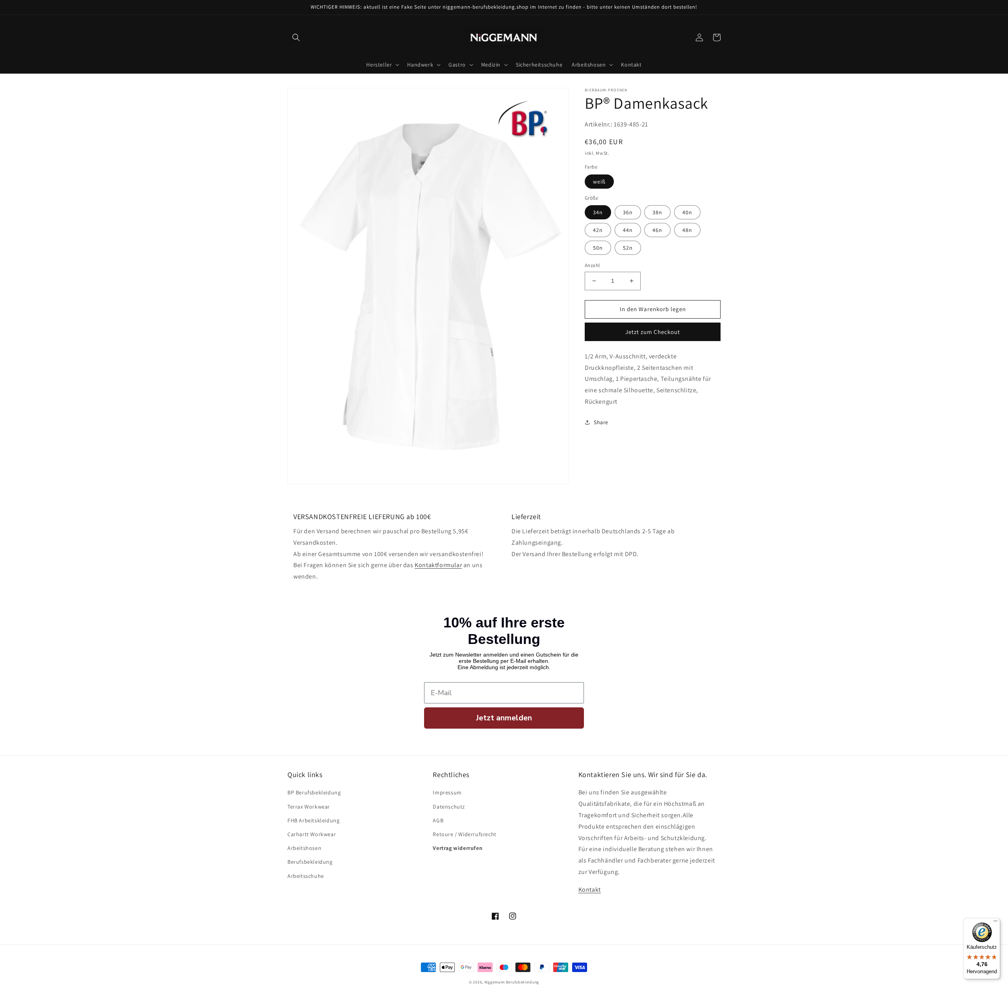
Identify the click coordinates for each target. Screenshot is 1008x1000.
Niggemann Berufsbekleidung (511, 982)
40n (687, 212)
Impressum (447, 792)
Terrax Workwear (308, 806)
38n (657, 212)
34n (598, 212)
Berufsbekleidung (310, 861)
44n (628, 230)
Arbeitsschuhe (305, 875)
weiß (599, 181)
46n (657, 230)
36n (628, 212)
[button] (296, 37)
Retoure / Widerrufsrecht (464, 834)
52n (628, 247)
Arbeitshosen (304, 848)
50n (598, 247)
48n (687, 230)
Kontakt (589, 889)
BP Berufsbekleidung (314, 792)
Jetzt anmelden (504, 717)
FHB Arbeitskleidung (313, 820)
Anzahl (592, 265)
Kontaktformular (438, 565)
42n (598, 230)
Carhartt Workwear (311, 834)
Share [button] (601, 421)
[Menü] (995, 923)
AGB (438, 820)
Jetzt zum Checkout (652, 331)
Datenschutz (449, 806)
